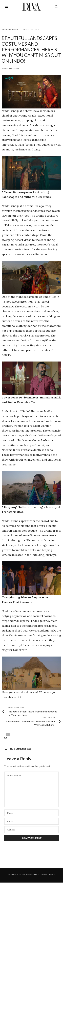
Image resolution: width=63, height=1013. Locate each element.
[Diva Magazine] (31, 7)
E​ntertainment (11, 29)
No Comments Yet (20, 749)
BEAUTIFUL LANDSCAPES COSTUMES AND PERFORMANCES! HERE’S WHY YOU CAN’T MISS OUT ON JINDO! (31, 49)
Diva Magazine (11, 68)
